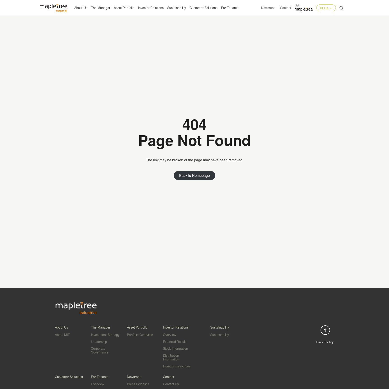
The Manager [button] (100, 7)
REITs (324, 8)
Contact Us (171, 384)
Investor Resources (177, 366)
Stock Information (175, 348)
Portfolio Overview (140, 334)
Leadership (99, 341)
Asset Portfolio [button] (124, 7)
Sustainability (176, 7)
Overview (169, 334)
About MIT (62, 334)
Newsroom (268, 7)
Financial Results (175, 341)
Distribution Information (171, 357)
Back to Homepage (194, 175)
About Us (80, 7)
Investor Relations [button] (151, 7)
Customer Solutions (203, 7)
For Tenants (229, 7)
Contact (285, 7)
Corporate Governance (100, 350)
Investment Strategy (105, 334)
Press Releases (138, 384)
